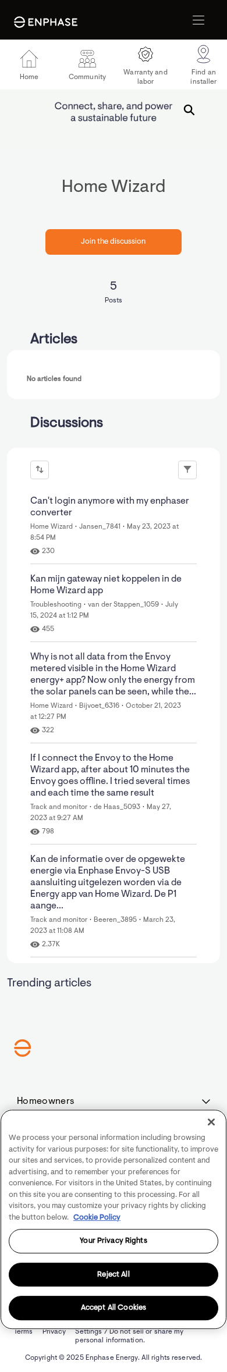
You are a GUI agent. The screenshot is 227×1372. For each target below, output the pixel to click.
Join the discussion (113, 241)
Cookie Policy (96, 1217)
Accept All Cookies (113, 1308)
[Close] (211, 1122)
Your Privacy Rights (113, 1241)
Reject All (113, 1274)
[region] (113, 1219)
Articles (53, 340)
